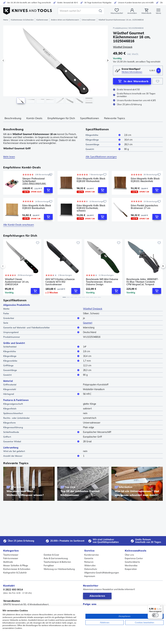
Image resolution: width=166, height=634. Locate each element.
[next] (157, 266)
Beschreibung (13, 118)
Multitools (8, 562)
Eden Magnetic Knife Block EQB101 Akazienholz (145, 180)
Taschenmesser (10, 554)
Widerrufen (90, 565)
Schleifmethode (11, 432)
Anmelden (132, 13)
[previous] (8, 266)
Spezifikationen (89, 118)
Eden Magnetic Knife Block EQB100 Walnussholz (91, 180)
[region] (55, 66)
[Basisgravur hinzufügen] (158, 70)
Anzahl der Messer (12, 456)
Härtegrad (8, 394)
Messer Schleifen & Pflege (15, 565)
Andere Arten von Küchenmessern (65, 20)
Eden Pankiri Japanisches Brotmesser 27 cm (144, 207)
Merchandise (131, 565)
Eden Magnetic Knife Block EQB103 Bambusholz (36, 207)
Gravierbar (8, 318)
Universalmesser (89, 20)
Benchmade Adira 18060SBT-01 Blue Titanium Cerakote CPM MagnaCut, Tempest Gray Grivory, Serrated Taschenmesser (142, 282)
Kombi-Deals (34, 118)
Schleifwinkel (9, 346)
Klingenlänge (92, 139)
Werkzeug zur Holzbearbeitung (59, 569)
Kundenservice (91, 554)
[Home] (27, 10)
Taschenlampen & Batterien (57, 562)
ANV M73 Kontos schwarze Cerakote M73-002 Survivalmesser (60, 282)
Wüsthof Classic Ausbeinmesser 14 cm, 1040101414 (17, 282)
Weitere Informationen (132, 72)
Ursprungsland (10, 332)
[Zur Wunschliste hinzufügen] (157, 81)
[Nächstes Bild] (108, 60)
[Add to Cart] (48, 190)
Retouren (89, 562)
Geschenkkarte (132, 562)
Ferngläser (49, 565)
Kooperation (131, 569)
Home (5, 20)
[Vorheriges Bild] (3, 60)
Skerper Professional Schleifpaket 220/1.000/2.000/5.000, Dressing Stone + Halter (35, 181)
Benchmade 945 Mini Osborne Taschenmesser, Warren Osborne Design (102, 282)
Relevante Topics (114, 118)
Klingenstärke (10, 360)
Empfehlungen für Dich (61, 118)
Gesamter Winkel (12, 441)
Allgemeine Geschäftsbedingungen (101, 572)
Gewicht (90, 149)
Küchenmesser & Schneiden (22, 20)
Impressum (89, 576)
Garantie (88, 558)
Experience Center (134, 558)
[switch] (155, 615)
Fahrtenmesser (10, 558)
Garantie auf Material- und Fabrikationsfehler (26, 327)
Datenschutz (90, 569)
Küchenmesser (42, 20)
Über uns (129, 554)
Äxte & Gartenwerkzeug (56, 558)
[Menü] (161, 607)
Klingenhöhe (92, 135)
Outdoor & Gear (51, 554)
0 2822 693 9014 (13, 589)
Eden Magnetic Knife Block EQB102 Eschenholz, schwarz (91, 208)
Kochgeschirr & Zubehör (15, 572)
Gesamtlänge (92, 144)
